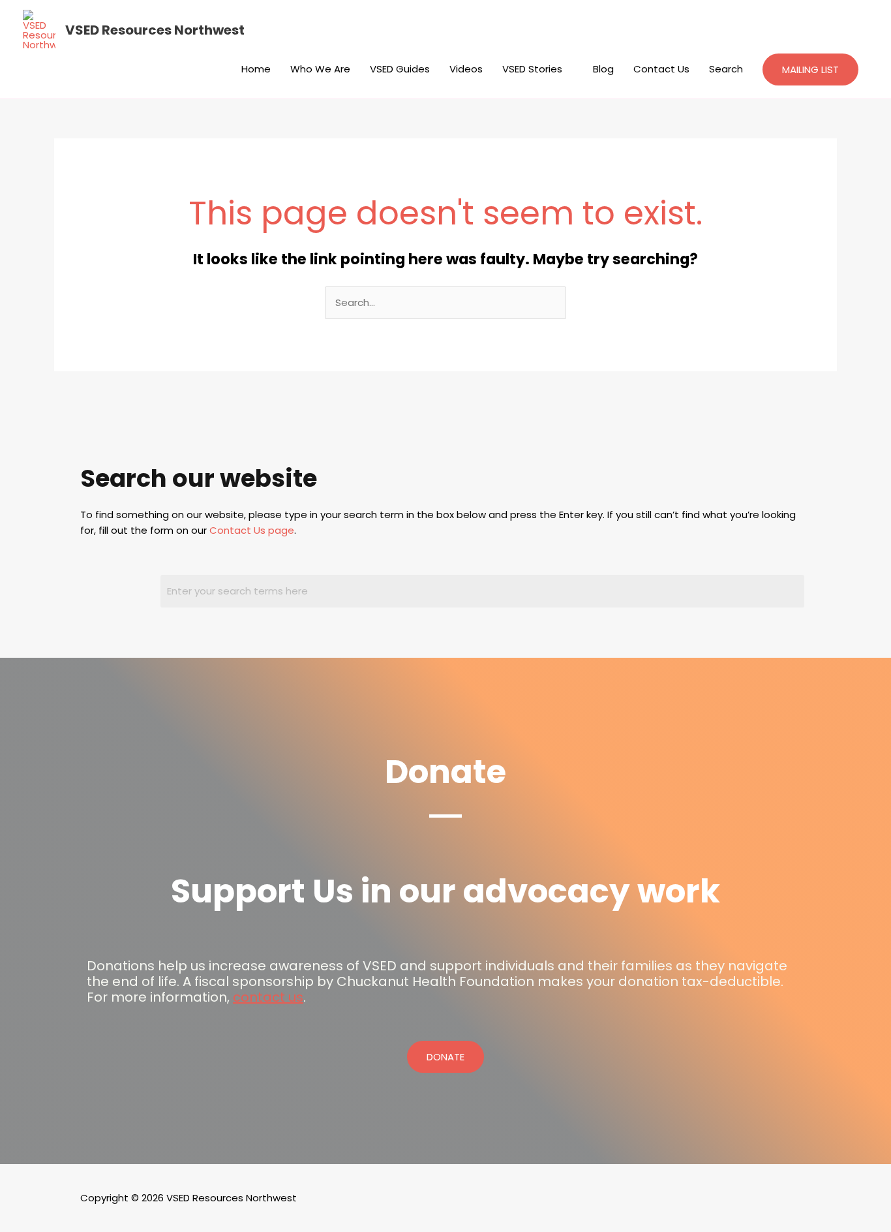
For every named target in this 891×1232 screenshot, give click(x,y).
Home (256, 69)
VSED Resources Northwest (155, 30)
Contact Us (661, 69)
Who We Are (320, 69)
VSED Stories (532, 69)
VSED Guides (400, 69)
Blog (603, 69)
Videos (466, 69)
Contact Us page (251, 530)
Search (726, 69)
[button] (810, 69)
